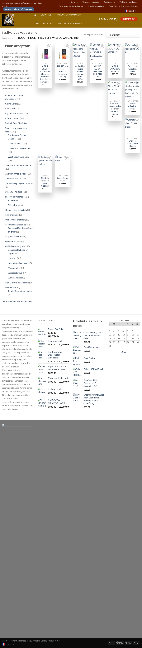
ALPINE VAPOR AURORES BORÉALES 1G (97, 71)
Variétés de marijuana (128, 2)
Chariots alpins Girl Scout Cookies (45, 182)
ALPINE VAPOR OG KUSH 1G (115, 69)
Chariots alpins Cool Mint (132, 106)
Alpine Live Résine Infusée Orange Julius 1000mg (80, 72)
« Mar (123, 352)
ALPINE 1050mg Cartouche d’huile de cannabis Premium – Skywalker (45, 74)
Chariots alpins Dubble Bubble (132, 143)
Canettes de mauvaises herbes (71, 6)
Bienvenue (75, 2)
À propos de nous (130, 6)
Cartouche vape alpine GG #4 (132, 69)
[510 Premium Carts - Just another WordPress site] (15, 20)
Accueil (7, 37)
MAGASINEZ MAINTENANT (17, 301)
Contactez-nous (110, 2)
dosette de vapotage (96, 6)
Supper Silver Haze (62, 179)
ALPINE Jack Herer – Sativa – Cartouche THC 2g (62, 71)
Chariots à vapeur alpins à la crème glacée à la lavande (115, 108)
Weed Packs (113, 6)
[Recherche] (34, 15)
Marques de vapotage (90, 2)
